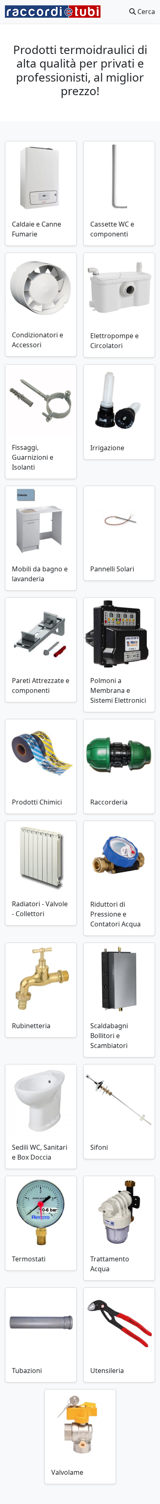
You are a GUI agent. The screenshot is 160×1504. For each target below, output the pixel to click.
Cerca (145, 11)
